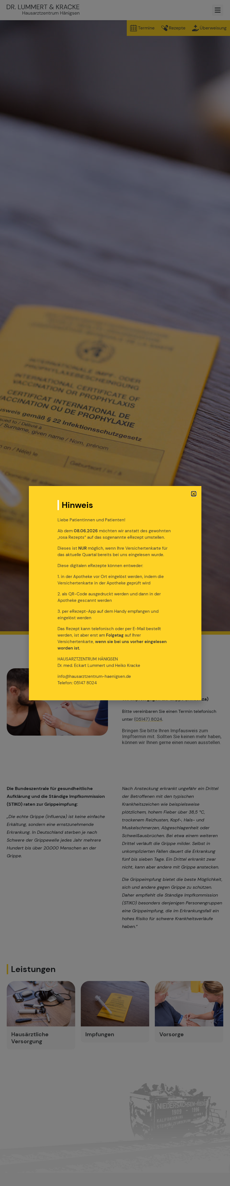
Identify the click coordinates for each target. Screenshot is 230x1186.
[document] (115, 593)
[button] (194, 494)
